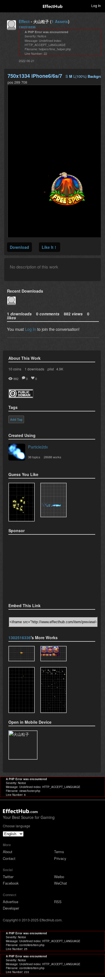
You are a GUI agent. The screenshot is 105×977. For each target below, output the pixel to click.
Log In (30, 329)
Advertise (10, 901)
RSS (58, 901)
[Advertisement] (36, 567)
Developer (11, 908)
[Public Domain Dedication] (20, 396)
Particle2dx (38, 447)
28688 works (52, 457)
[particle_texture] (53, 500)
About (7, 851)
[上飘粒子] (53, 653)
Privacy (60, 858)
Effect (24, 21)
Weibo (59, 876)
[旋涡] (21, 690)
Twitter (8, 876)
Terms (59, 851)
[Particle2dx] (16, 453)
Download (19, 247)
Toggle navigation (6, 5)
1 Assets (60, 21)
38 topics (34, 457)
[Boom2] (21, 502)
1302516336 (27, 27)
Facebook (11, 883)
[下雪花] (53, 690)
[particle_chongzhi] (21, 653)
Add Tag (16, 419)
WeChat (60, 883)
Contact (9, 858)
